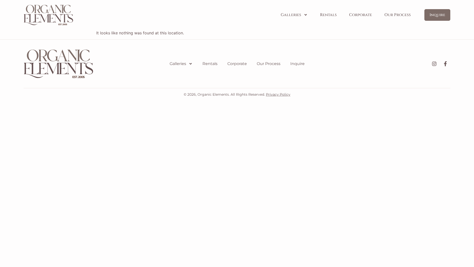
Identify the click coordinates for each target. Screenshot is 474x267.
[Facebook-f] (445, 64)
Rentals (328, 15)
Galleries (291, 15)
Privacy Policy (278, 94)
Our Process (397, 15)
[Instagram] (434, 64)
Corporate (360, 15)
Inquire (297, 63)
